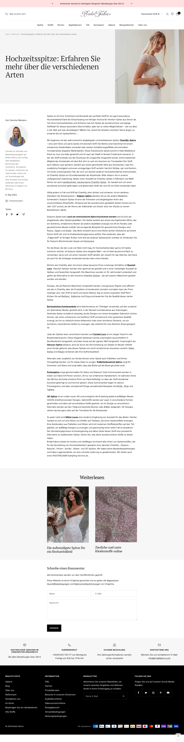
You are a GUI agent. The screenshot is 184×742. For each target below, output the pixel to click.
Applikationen (75, 25)
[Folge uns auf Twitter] (146, 692)
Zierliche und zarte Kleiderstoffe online (108, 549)
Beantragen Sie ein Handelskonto (21, 707)
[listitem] (6, 214)
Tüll (87, 25)
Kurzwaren (99, 25)
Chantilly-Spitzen (92, 275)
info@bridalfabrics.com (159, 658)
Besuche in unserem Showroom (60, 694)
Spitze (40, 25)
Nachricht (15, 34)
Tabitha (50, 389)
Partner (48, 686)
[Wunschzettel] (172, 14)
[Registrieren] (123, 696)
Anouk (76, 241)
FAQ (47, 681)
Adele (131, 348)
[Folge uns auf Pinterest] (160, 692)
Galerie (111, 25)
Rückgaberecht (52, 707)
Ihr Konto (9, 703)
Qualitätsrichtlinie (53, 699)
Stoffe (50, 25)
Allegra (61, 351)
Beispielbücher (126, 25)
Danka (50, 351)
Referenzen (11, 694)
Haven (58, 230)
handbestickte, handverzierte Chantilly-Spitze (84, 182)
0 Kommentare (16, 200)
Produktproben (52, 690)
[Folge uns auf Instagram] (153, 692)
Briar (126, 386)
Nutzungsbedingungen (56, 716)
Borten (61, 25)
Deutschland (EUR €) (150, 14)
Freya (88, 296)
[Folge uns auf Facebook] (138, 692)
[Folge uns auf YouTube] (168, 692)
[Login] (167, 14)
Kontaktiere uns (12, 699)
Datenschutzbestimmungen (87, 584)
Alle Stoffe (10, 712)
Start (7, 34)
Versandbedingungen (55, 712)
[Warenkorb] (177, 14)
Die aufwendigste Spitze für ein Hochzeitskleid (66, 550)
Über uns (142, 25)
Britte (120, 386)
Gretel (68, 230)
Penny (50, 230)
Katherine (75, 296)
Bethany (66, 296)
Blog (7, 686)
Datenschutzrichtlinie (55, 703)
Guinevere (89, 241)
